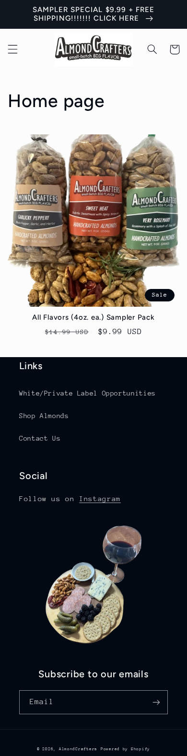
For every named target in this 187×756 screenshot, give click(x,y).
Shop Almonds (44, 416)
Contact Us (39, 438)
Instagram (100, 498)
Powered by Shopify (125, 748)
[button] (12, 49)
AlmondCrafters (78, 748)
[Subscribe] (156, 702)
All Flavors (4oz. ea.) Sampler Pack (93, 317)
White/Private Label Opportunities (87, 393)
